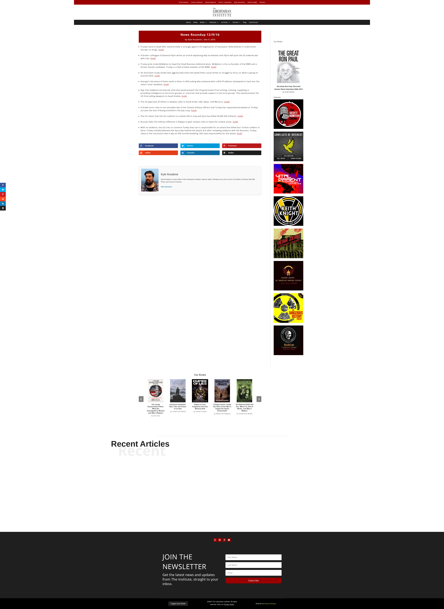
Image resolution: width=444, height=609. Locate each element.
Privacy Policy (229, 604)
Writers (262, 2)
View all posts (166, 187)
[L (238, 116)
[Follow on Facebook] (224, 540)
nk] (241, 116)
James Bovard (210, 2)
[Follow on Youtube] (229, 540)
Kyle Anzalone (239, 2)
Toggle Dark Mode (178, 604)
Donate (235, 22)
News (195, 22)
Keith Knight (252, 2)
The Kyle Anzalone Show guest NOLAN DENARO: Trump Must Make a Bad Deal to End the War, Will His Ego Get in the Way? (222, 469)
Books (202, 22)
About (188, 22)
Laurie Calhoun (197, 2)
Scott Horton (183, 2)
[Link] (161, 49)
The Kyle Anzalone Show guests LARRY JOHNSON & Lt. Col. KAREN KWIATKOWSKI (222, 507)
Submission (253, 22)
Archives (224, 22)
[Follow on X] (215, 540)
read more (222, 477)
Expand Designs (270, 603)
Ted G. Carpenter (225, 2)
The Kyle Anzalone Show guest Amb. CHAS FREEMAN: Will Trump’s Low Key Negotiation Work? (222, 488)
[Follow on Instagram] (220, 540)
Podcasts (213, 22)
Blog (244, 22)
